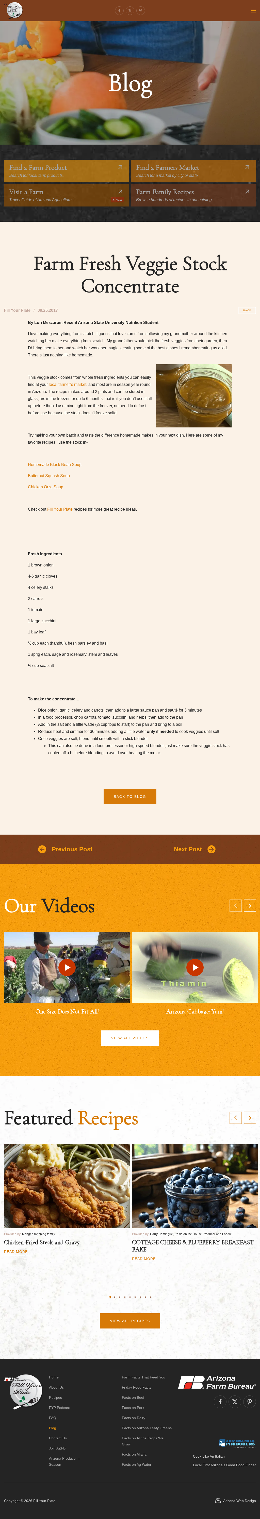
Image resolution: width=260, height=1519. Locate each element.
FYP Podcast (59, 1408)
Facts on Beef (133, 1397)
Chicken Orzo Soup (45, 487)
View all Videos (130, 1038)
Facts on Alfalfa (134, 1454)
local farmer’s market (67, 384)
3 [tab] (119, 1297)
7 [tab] (140, 1297)
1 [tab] (110, 1297)
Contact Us (58, 1438)
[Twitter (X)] (130, 10)
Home (54, 1377)
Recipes (55, 1397)
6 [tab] (135, 1297)
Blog (52, 1428)
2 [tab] (114, 1297)
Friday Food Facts (136, 1387)
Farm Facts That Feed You (143, 1377)
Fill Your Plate (60, 509)
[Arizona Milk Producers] (237, 1443)
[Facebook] (119, 10)
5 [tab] (130, 1297)
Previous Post (72, 849)
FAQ (52, 1418)
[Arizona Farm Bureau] (217, 1382)
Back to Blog (130, 797)
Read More (16, 1252)
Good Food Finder (241, 1465)
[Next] (250, 906)
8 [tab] (145, 1297)
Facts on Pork (133, 1408)
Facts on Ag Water (136, 1464)
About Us (56, 1387)
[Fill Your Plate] (13, 10)
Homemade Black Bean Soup (55, 464)
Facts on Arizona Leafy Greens (147, 1428)
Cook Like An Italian (209, 1456)
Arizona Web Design (239, 1501)
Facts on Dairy (133, 1418)
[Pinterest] (140, 10)
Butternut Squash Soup (49, 476)
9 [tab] (150, 1297)
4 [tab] (124, 1297)
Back (247, 310)
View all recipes (130, 1321)
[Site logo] (23, 1421)
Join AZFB (57, 1448)
